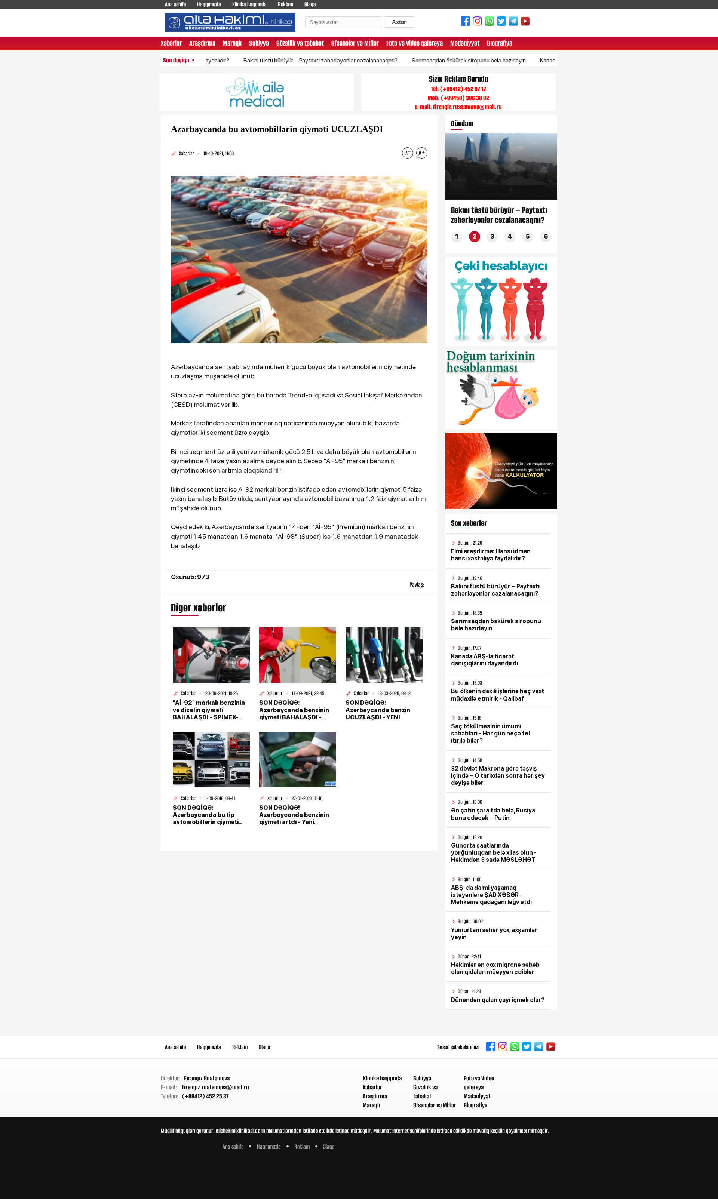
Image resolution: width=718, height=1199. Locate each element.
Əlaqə (310, 4)
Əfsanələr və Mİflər (355, 43)
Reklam (285, 4)
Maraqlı (232, 43)
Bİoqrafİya (499, 43)
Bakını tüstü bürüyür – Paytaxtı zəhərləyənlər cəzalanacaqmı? (287, 60)
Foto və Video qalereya (414, 43)
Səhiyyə (259, 43)
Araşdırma (202, 43)
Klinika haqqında (249, 4)
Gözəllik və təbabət (300, 43)
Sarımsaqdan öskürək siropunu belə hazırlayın (435, 60)
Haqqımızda (209, 4)
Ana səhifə (175, 4)
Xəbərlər (171, 43)
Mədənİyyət (464, 43)
